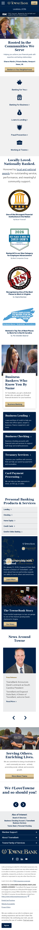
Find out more (28, 920)
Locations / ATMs (19, 9)
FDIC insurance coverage (22, 881)
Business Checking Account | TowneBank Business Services (19, 822)
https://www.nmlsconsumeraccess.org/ (15, 896)
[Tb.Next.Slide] (25, 718)
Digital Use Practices (8, 900)
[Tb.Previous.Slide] (14, 718)
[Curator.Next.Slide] (23, 804)
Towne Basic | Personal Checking (19, 826)
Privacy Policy (6, 907)
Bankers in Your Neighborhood (19, 69)
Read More (11, 701)
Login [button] (34, 3)
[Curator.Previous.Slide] (16, 804)
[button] (3, 3)
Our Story (10, 624)
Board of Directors (19, 818)
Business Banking (15, 404)
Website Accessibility (8, 904)
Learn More (10, 579)
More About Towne (19, 776)
